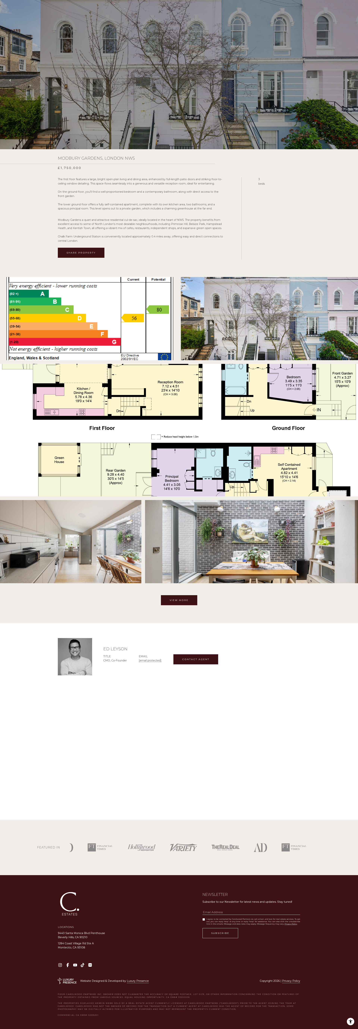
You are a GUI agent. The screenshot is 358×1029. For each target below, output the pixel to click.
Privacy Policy (291, 924)
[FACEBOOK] (67, 965)
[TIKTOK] (82, 965)
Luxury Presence (138, 981)
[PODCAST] (90, 965)
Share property (81, 252)
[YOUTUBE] (75, 965)
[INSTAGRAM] (60, 965)
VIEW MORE (179, 600)
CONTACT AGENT (195, 659)
